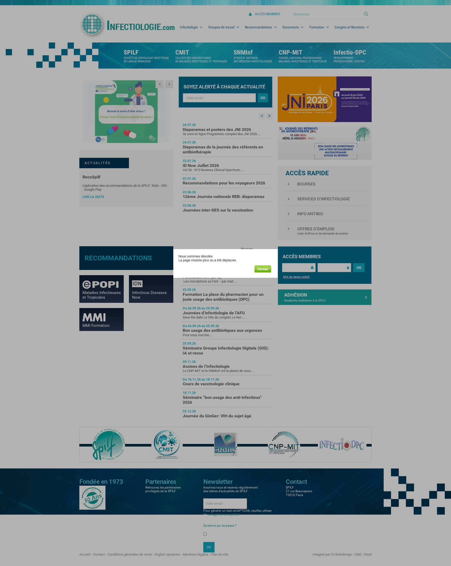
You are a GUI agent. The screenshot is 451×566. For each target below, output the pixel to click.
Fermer (262, 269)
